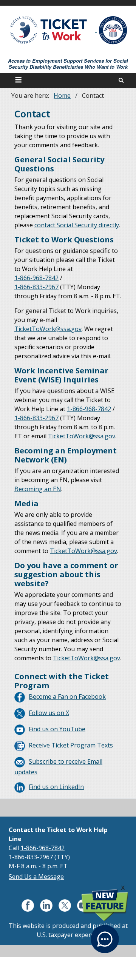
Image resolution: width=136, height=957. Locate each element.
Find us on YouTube (57, 729)
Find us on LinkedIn (56, 787)
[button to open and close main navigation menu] (19, 80)
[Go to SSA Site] (113, 30)
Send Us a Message (36, 876)
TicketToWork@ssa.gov (48, 329)
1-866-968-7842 (42, 848)
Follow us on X (49, 713)
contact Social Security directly (76, 225)
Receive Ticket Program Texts (71, 745)
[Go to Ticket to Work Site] (49, 29)
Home (62, 95)
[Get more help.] (105, 934)
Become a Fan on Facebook (67, 696)
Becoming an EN (37, 489)
